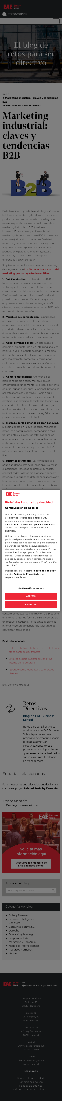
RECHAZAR (31, 604)
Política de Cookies (43, 571)
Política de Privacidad (26, 574)
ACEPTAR (31, 596)
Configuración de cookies (31, 588)
